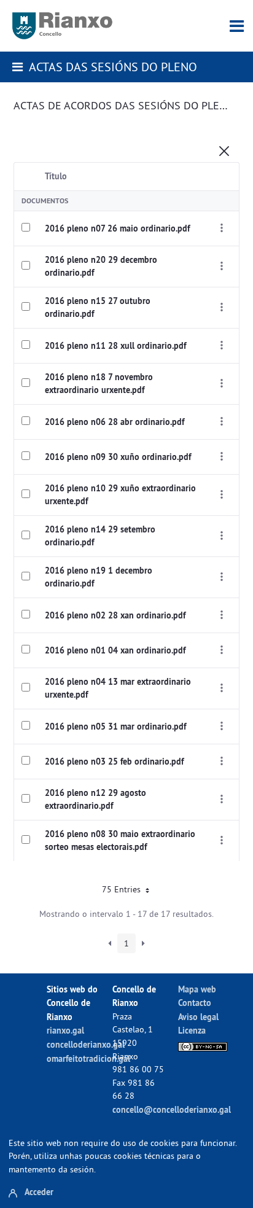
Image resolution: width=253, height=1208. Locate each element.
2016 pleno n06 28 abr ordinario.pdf (114, 421)
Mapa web (197, 989)
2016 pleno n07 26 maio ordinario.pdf (117, 228)
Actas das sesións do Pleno (113, 66)
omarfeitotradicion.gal (88, 1058)
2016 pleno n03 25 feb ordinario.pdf (114, 761)
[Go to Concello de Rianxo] (62, 26)
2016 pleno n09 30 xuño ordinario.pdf (118, 456)
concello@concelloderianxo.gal (171, 1109)
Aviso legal (198, 1017)
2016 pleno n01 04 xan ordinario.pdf (115, 650)
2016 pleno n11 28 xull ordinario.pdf (115, 345)
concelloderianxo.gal (86, 1044)
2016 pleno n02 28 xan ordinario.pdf (115, 615)
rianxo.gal (65, 1030)
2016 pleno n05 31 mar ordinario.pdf (115, 726)
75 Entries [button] (122, 889)
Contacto (194, 1002)
